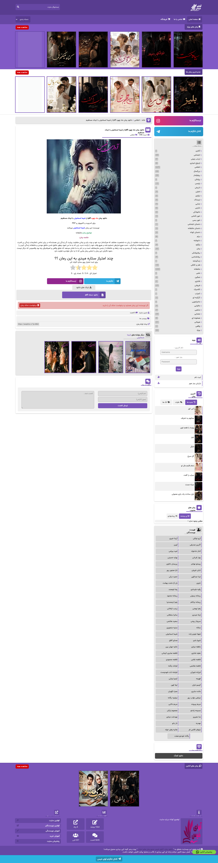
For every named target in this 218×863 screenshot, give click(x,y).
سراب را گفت (189, 475)
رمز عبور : (178, 357)
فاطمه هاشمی (195, 666)
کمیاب (197, 293)
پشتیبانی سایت (53, 841)
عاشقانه (197, 269)
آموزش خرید (54, 836)
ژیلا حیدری (196, 615)
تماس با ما (178, 19)
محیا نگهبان (172, 691)
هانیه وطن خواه (171, 729)
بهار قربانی (196, 557)
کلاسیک (197, 289)
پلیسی (197, 183)
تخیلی (198, 191)
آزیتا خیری (173, 538)
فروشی (197, 285)
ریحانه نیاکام (196, 602)
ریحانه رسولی (195, 596)
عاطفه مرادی (196, 647)
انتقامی (137, 120)
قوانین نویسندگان (52, 825)
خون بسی (196, 220)
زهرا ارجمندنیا (172, 602)
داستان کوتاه (195, 232)
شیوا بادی (197, 640)
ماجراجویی (196, 301)
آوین (175, 545)
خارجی (197, 208)
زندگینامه (196, 261)
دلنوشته (197, 240)
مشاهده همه (22, 27)
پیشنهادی (171, 516)
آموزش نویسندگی (52, 831)
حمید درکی (173, 576)
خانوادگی (196, 212)
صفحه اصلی (193, 19)
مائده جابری (196, 691)
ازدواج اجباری (195, 163)
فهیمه (198, 678)
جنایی (197, 204)
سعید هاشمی (172, 621)
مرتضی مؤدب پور (194, 698)
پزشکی (197, 179)
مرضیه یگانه (172, 698)
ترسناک (197, 199)
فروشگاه (164, 19)
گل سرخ (191, 456)
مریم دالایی (172, 704)
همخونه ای (196, 318)
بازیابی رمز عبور (195, 383)
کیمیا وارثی (173, 678)
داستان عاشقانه (194, 228)
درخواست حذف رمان (28, 305)
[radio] (95, 268)
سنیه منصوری (172, 627)
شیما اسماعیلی (171, 634)
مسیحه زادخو (196, 710)
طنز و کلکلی (195, 265)
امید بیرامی (173, 551)
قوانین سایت (54, 820)
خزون (198, 583)
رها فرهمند (173, 589)
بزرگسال (197, 171)
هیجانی (197, 322)
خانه (143, 120)
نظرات (177, 402)
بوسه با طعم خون (187, 427)
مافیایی (197, 305)
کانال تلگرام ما (194, 131)
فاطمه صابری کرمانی (169, 653)
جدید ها (190, 402)
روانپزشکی (196, 253)
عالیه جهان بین (171, 647)
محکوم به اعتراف (187, 418)
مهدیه (198, 723)
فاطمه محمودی (171, 659)
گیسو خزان (196, 685)
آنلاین (198, 151)
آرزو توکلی (197, 538)
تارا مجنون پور (172, 570)
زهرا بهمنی (196, 608)
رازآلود (198, 244)
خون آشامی (195, 216)
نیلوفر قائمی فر (195, 729)
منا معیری (197, 717)
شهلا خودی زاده (195, 634)
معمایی (197, 314)
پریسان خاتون (171, 564)
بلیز (192, 437)
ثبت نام (198, 377)
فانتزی (197, 281)
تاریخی (197, 187)
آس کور (191, 408)
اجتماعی (197, 155)
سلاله (198, 627)
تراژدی (197, 195)
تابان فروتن (196, 570)
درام (198, 236)
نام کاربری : (178, 347)
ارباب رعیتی (195, 159)
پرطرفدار (197, 175)
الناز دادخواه (196, 551)
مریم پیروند (196, 704)
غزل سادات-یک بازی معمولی (183, 494)
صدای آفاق (173, 640)
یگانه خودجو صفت (181, 736)
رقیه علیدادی (196, 589)
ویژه (198, 330)
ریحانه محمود (172, 596)
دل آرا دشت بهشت (170, 583)
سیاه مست (189, 484)
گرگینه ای (196, 297)
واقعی (197, 326)
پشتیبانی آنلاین (206, 852)
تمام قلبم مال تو (187, 465)
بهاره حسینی (172, 557)
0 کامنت (132, 313)
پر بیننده (183, 516)
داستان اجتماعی (194, 224)
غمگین (197, 277)
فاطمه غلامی (196, 659)
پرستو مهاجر (196, 564)
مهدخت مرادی (171, 717)
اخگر (192, 446)
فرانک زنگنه (172, 666)
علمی (198, 273)
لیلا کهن (174, 685)
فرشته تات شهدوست (168, 672)
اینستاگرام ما (195, 120)
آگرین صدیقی (195, 545)
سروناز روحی (196, 621)
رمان (198, 248)
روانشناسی (196, 257)
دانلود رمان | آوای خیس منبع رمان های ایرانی (155, 849)
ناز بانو (174, 723)
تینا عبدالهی (196, 576)
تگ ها (165, 402)
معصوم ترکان (172, 710)
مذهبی (197, 310)
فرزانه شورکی (195, 672)
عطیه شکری (196, 653)
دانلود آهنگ (178, 755)
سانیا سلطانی (172, 615)
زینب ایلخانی (172, 608)
